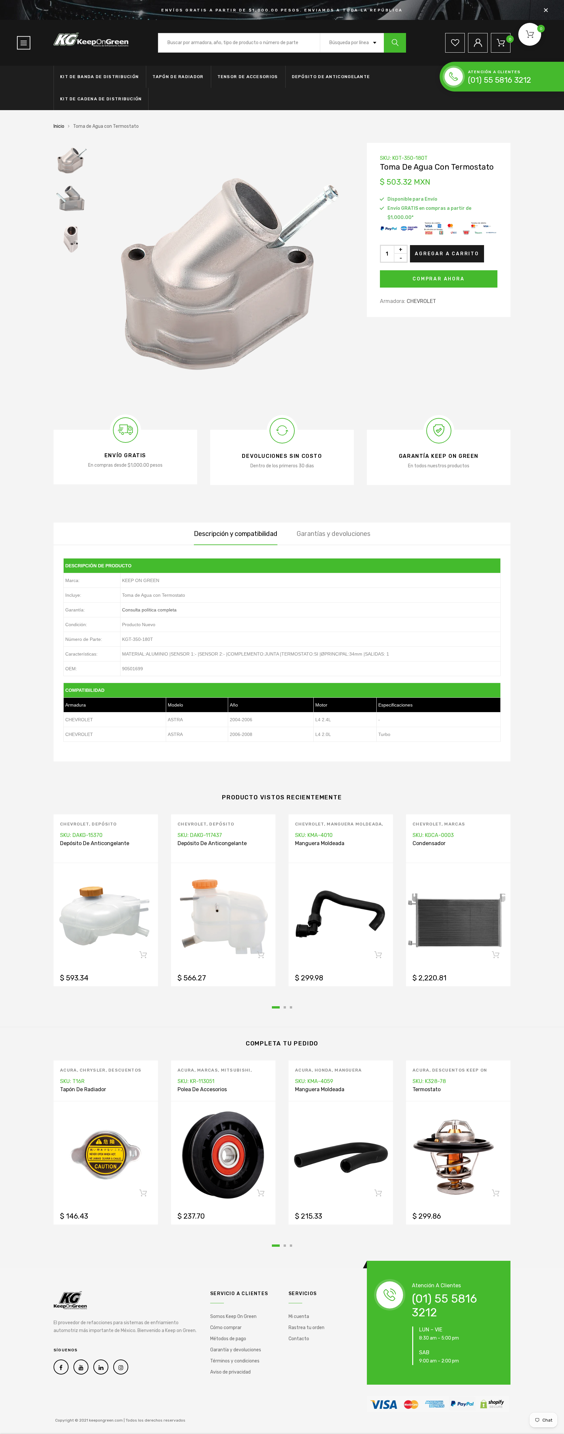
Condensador (429, 843)
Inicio (59, 126)
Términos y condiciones (234, 1361)
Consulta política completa (149, 609)
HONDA (323, 1070)
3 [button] (291, 1007)
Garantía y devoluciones (235, 1350)
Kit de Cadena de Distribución (101, 98)
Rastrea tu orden (306, 1327)
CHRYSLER (92, 1070)
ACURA (68, 1070)
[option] (223, 273)
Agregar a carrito (447, 254)
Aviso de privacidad (230, 1372)
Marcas (454, 824)
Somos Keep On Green (233, 1316)
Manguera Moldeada (354, 824)
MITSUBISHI (236, 1070)
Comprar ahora (438, 279)
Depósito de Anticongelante (331, 76)
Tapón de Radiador (177, 76)
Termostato (427, 1089)
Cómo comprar (226, 1327)
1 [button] (276, 1007)
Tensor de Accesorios (247, 76)
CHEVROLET (421, 301)
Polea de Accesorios (202, 1089)
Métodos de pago (228, 1339)
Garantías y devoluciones (333, 534)
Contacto (299, 1339)
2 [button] (285, 1007)
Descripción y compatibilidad (235, 534)
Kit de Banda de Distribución (99, 76)
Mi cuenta (299, 1316)
